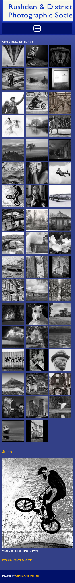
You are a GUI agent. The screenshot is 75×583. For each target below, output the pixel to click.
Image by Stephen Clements (17, 560)
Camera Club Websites (27, 575)
